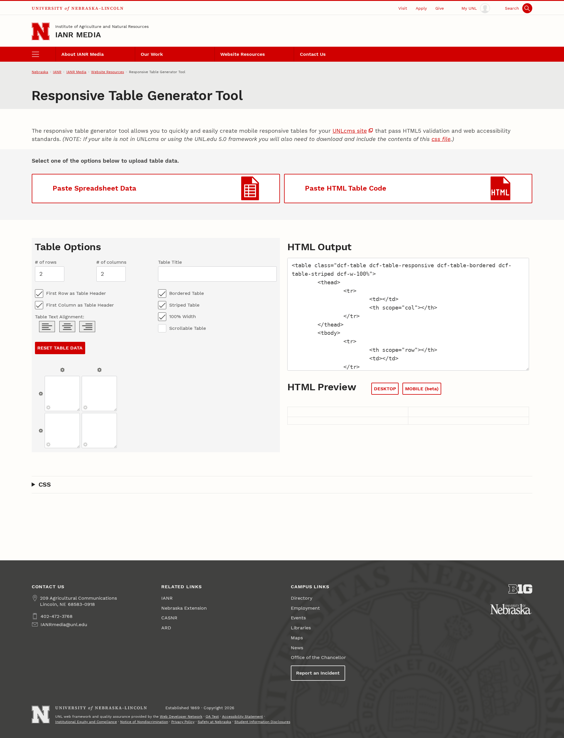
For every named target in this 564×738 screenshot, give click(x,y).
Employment (305, 608)
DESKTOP (385, 388)
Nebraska (40, 72)
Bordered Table (186, 293)
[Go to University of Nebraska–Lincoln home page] (41, 32)
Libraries (301, 628)
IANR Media (78, 34)
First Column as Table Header (80, 305)
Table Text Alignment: (59, 317)
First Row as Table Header (76, 293)
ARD (166, 628)
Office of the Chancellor (318, 657)
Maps (297, 638)
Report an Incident (318, 673)
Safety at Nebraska (214, 722)
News (297, 647)
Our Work (152, 54)
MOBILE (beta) (422, 388)
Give (439, 8)
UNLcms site (350, 130)
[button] (156, 188)
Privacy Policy (182, 722)
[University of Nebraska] (511, 609)
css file (441, 139)
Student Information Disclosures (262, 722)
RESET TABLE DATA (60, 348)
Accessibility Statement (242, 717)
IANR (57, 72)
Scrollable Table (187, 328)
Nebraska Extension (184, 608)
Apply (421, 8)
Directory (301, 598)
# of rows (45, 262)
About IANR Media (82, 54)
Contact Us (313, 54)
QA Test (212, 717)
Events (298, 618)
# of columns (111, 262)
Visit (402, 8)
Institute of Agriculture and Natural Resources (102, 26)
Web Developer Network (181, 717)
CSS (44, 484)
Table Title (170, 262)
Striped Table (184, 305)
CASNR (169, 618)
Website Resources (242, 54)
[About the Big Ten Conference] (520, 589)
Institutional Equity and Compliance (86, 722)
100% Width (182, 316)
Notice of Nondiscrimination (144, 722)
